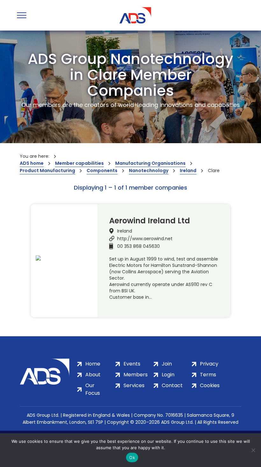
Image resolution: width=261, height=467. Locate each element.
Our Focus (92, 389)
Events (131, 363)
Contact (172, 385)
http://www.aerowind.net (145, 238)
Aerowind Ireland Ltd (149, 220)
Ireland (188, 170)
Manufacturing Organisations (150, 163)
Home (92, 363)
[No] (253, 450)
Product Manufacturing (47, 170)
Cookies (210, 385)
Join (167, 363)
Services (134, 385)
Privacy (209, 363)
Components (102, 170)
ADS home (32, 163)
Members (135, 374)
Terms (208, 374)
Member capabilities (79, 163)
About (93, 374)
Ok (132, 457)
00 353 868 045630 (138, 246)
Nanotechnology (148, 170)
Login (168, 374)
